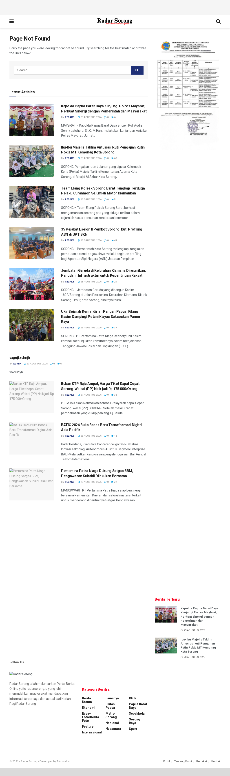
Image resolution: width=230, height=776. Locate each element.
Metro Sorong (111, 715)
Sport (133, 729)
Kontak (216, 761)
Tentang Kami (183, 761)
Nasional (112, 723)
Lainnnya (112, 698)
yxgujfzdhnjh (19, 358)
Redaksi (201, 761)
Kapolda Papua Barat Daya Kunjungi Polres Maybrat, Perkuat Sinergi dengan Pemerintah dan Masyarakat (200, 616)
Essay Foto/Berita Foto (90, 717)
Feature (87, 726)
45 (115, 240)
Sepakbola (137, 713)
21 (115, 281)
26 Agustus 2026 (91, 435)
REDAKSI (70, 117)
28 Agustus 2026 (91, 158)
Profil (166, 761)
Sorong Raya (134, 721)
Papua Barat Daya (138, 705)
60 (115, 158)
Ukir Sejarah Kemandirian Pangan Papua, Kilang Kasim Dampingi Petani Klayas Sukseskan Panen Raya (100, 316)
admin (17, 363)
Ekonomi (88, 707)
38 (115, 394)
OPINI (133, 698)
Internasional (92, 732)
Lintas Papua (110, 705)
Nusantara (113, 729)
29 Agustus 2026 (91, 117)
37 (115, 327)
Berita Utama (87, 700)
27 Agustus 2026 (37, 363)
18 (115, 435)
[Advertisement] (115, 6)
